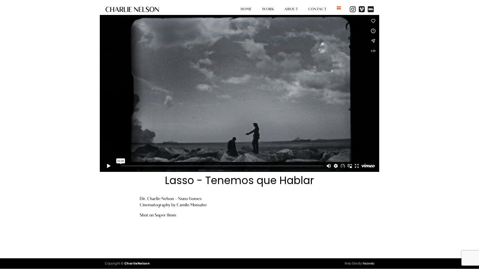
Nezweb (368, 263)
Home (246, 9)
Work (268, 9)
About (291, 9)
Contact (317, 9)
